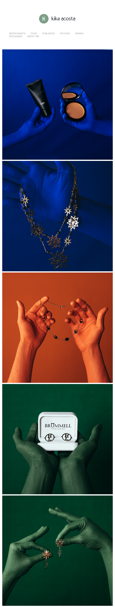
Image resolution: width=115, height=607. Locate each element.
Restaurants (17, 33)
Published (48, 33)
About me (33, 36)
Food (34, 33)
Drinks (79, 33)
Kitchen (65, 33)
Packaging (15, 36)
